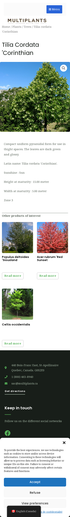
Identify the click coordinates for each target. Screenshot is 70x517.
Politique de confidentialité (47, 512)
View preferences (35, 503)
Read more (12, 276)
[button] (64, 443)
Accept (35, 482)
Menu (55, 9)
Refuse (35, 493)
